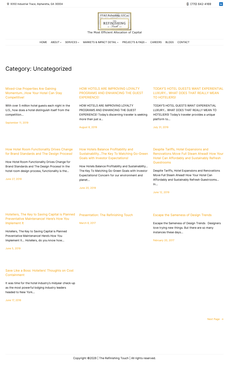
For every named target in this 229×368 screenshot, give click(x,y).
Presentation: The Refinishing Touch (106, 215)
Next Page (215, 319)
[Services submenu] (78, 42)
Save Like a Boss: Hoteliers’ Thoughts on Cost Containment (39, 273)
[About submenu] (61, 42)
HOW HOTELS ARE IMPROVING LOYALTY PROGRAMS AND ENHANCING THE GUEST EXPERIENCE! (111, 93)
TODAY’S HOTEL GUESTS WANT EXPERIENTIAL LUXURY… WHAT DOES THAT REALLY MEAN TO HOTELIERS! (188, 93)
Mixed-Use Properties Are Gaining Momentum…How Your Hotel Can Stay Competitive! (33, 93)
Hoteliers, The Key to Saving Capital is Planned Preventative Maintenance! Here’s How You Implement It (40, 218)
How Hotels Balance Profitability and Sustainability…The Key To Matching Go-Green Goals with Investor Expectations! (113, 153)
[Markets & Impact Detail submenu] (118, 42)
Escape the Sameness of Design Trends (182, 215)
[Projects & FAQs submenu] (146, 42)
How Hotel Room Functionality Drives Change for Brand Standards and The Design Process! (39, 151)
